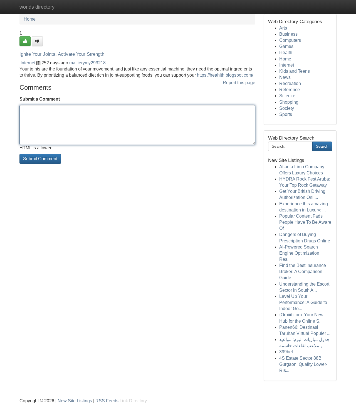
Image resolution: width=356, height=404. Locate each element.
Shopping (288, 102)
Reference (289, 89)
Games (286, 46)
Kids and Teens (294, 71)
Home (30, 19)
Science (287, 95)
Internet (28, 62)
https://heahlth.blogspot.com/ (225, 75)
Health (285, 52)
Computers (290, 40)
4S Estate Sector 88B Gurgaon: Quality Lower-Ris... (303, 364)
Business (288, 34)
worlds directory (37, 7)
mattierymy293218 (87, 62)
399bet (286, 351)
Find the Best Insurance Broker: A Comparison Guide (302, 271)
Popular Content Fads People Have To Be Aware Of (305, 222)
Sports (285, 114)
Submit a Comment (39, 99)
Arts (283, 28)
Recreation (290, 83)
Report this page (239, 82)
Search (322, 146)
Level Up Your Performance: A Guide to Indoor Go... (303, 302)
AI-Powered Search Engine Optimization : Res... (300, 253)
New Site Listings (75, 400)
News (285, 77)
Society (286, 108)
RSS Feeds (106, 400)
